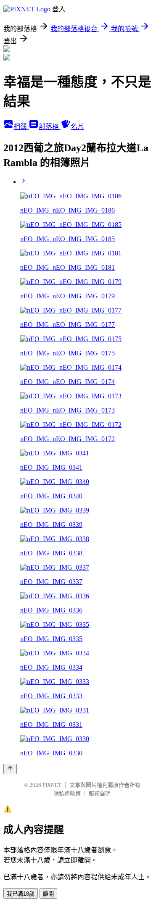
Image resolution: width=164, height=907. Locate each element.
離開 (48, 894)
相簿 (21, 126)
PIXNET (51, 785)
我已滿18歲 (20, 894)
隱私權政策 (67, 793)
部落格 (50, 126)
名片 (77, 126)
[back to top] (10, 769)
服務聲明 (100, 793)
